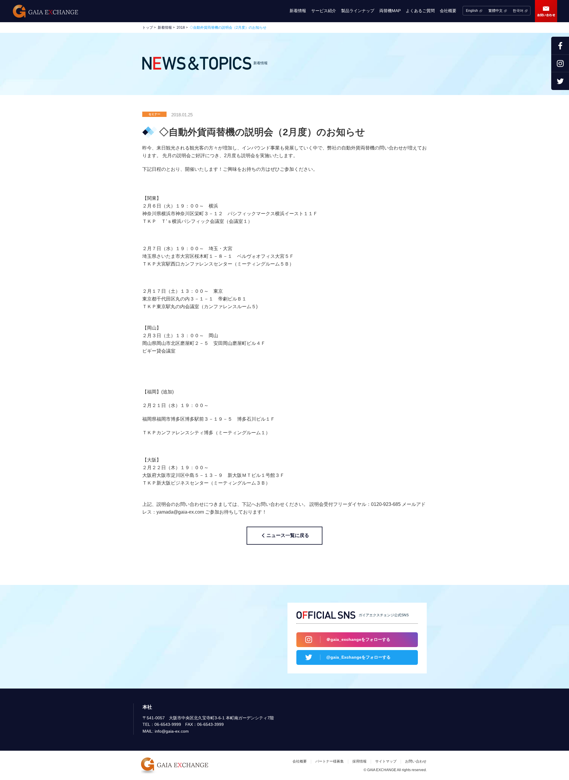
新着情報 (298, 10)
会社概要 (448, 10)
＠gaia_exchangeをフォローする (358, 639)
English (472, 11)
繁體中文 (495, 11)
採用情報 (359, 761)
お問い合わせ (546, 11)
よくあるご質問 (420, 10)
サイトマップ (386, 761)
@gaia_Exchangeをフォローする (358, 657)
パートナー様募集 (329, 761)
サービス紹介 (323, 10)
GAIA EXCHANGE (44, 13)
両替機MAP (390, 10)
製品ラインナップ (357, 10)
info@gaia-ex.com (172, 731)
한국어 (518, 11)
